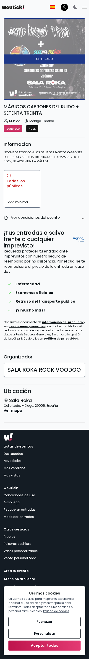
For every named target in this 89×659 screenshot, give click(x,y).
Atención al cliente (19, 579)
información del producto (63, 322)
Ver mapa (13, 410)
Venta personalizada (20, 558)
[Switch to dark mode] (75, 7)
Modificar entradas (19, 517)
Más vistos (12, 475)
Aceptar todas (44, 645)
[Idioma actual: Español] (52, 7)
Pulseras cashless (17, 543)
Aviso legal (12, 502)
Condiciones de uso (19, 495)
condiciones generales (27, 326)
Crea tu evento (16, 571)
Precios (9, 536)
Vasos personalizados (21, 551)
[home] (13, 7)
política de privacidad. (61, 338)
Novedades (12, 460)
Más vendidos (14, 468)
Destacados (13, 453)
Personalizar (44, 633)
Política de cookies (56, 611)
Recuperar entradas (19, 509)
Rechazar (44, 621)
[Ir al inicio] (8, 437)
